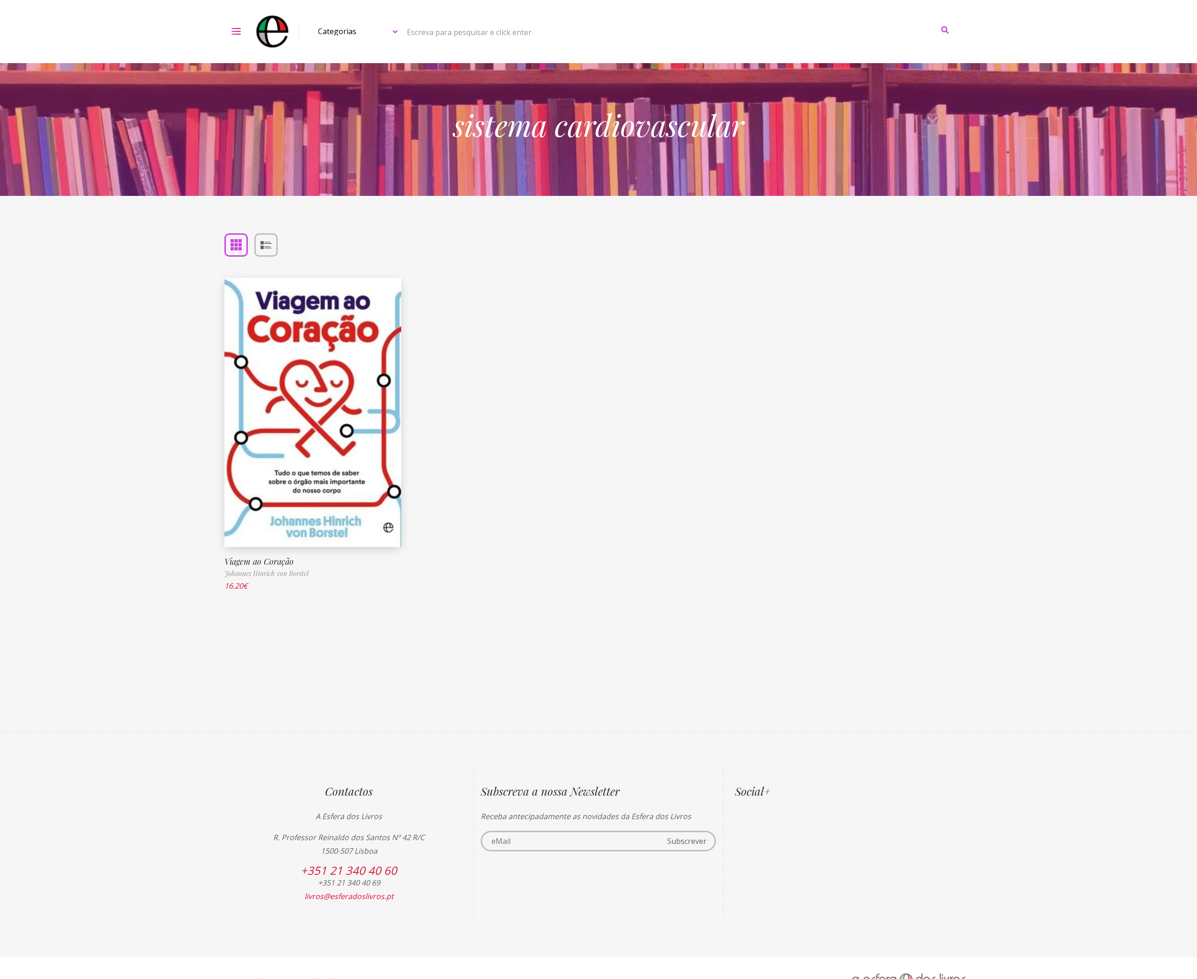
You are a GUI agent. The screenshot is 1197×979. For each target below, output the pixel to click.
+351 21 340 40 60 (349, 870)
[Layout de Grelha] (236, 245)
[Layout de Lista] (266, 245)
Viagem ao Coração (259, 561)
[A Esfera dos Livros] (272, 31)
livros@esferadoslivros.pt (349, 896)
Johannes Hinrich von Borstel (266, 573)
